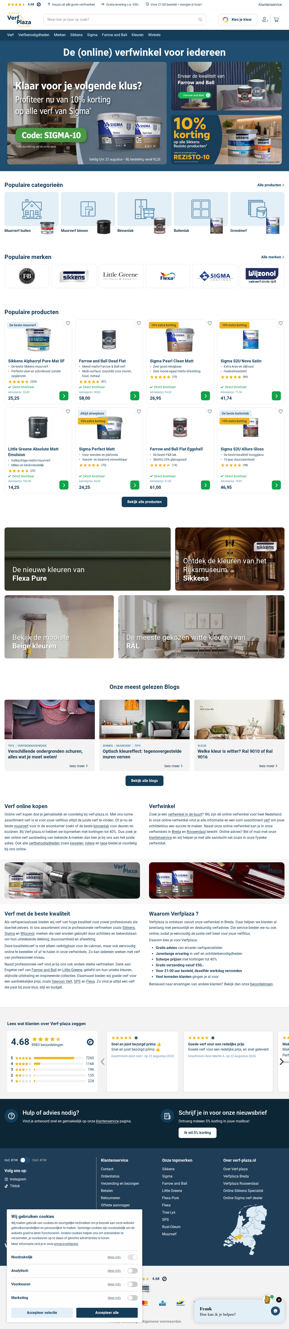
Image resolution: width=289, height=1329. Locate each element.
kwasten (76, 843)
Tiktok (15, 1186)
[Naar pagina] (87, 113)
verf (267, 820)
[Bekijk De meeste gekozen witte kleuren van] (201, 626)
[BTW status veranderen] (25, 1160)
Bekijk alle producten (144, 502)
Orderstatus (110, 1176)
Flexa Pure (170, 1198)
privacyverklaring (66, 1244)
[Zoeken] (200, 19)
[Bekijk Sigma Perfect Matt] (109, 450)
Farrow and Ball (44, 970)
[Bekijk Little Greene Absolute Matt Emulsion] (38, 450)
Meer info (114, 1257)
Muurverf (169, 1234)
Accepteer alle (107, 1312)
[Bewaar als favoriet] (68, 323)
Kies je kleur (242, 19)
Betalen (107, 1190)
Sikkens (128, 928)
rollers (90, 843)
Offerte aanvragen (115, 1205)
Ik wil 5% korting (197, 1133)
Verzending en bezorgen (120, 1183)
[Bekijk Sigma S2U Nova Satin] (250, 362)
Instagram (18, 1179)
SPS (77, 981)
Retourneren (110, 1198)
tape (103, 843)
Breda (176, 832)
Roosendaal (196, 832)
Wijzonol (27, 933)
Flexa (90, 981)
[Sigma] (215, 276)
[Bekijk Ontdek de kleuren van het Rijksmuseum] (229, 559)
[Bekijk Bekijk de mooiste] (59, 626)
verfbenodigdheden (44, 843)
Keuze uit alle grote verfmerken (73, 4)
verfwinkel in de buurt (185, 814)
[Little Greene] (121, 276)
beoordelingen (261, 984)
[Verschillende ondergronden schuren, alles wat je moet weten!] (50, 735)
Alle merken (271, 257)
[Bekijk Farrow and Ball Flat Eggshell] (180, 450)
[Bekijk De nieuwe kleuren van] (88, 559)
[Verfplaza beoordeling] (52, 1042)
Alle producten (269, 185)
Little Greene (72, 970)
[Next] (281, 1061)
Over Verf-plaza (235, 1169)
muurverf (21, 826)
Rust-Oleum (171, 1226)
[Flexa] (168, 276)
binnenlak (101, 826)
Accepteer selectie (42, 1312)
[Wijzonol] (262, 276)
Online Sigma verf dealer (242, 1198)
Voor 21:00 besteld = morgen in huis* (176, 4)
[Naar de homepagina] (19, 19)
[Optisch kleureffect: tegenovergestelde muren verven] (144, 735)
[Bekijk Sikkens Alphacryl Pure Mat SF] (38, 362)
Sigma (10, 933)
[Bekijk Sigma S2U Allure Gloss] (250, 450)
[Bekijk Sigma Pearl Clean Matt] (180, 362)
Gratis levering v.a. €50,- (123, 4)
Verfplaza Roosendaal (241, 1183)
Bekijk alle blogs (144, 781)
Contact (107, 1169)
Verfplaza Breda (236, 1176)
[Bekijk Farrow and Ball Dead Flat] (109, 362)
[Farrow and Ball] (27, 276)
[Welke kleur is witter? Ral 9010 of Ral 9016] (239, 735)
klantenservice (160, 837)
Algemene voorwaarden (161, 1321)
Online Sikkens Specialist (243, 1190)
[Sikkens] (73, 276)
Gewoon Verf (62, 981)
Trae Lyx (168, 1212)
